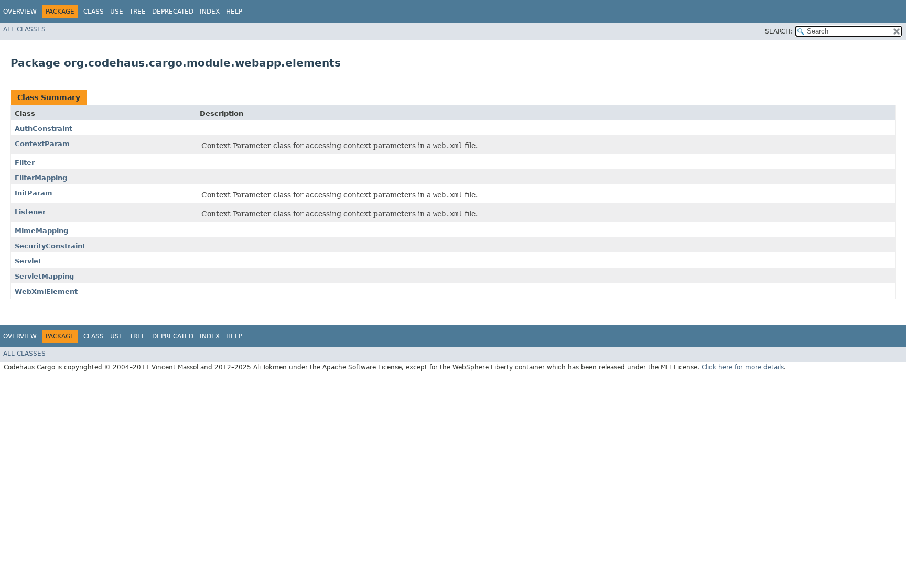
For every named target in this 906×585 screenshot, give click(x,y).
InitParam (33, 193)
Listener (30, 212)
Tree (138, 11)
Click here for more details (743, 367)
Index (210, 11)
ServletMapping (44, 276)
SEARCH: (778, 31)
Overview (20, 11)
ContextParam (42, 144)
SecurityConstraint (50, 246)
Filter (25, 163)
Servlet (28, 261)
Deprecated (172, 11)
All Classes (24, 29)
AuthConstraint (43, 129)
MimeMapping (41, 231)
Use (116, 11)
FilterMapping (41, 178)
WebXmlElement (46, 291)
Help (234, 11)
